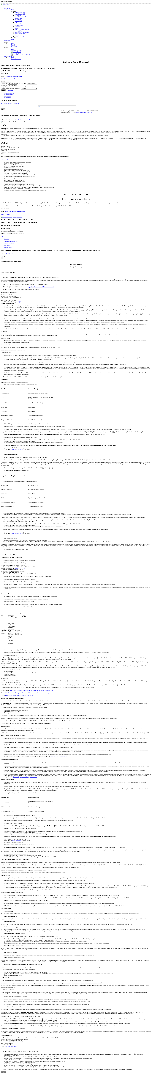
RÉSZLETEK (4, 159)
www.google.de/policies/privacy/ (59, 756)
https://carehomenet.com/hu (7, 214)
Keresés (3, 90)
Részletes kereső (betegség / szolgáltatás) (11, 88)
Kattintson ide (9, 253)
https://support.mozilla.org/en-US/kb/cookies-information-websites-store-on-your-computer (28, 693)
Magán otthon (7, 96)
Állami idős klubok (9, 94)
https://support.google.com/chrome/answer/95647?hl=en (19, 695)
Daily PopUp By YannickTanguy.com (10, 103)
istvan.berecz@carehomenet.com (84, 112)
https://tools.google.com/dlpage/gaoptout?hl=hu (25, 777)
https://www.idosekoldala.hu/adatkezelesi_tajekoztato (41, 287)
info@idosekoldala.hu (22, 302)
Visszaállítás (10, 90)
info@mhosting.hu (20, 568)
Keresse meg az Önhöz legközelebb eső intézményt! (13, 83)
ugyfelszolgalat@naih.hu (11, 1046)
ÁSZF (2, 236)
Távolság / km (4, 85)
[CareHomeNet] (5, 4)
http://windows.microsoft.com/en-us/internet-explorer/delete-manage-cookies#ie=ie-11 (31, 690)
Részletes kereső (4, 2)
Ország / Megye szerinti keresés (8, 87)
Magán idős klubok (9, 93)
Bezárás (3, 1072)
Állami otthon (7, 97)
